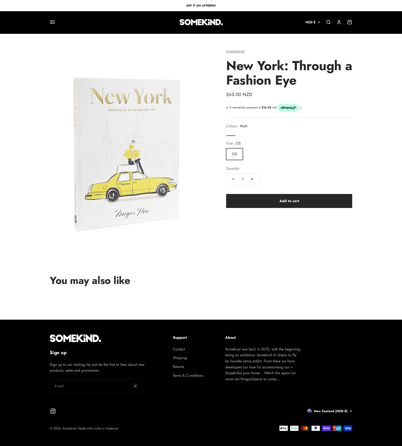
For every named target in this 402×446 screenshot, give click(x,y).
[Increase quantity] (252, 179)
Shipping (180, 357)
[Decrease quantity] (233, 179)
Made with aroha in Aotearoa (98, 428)
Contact (179, 349)
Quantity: (233, 168)
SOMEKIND (235, 52)
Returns (178, 366)
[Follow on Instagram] (53, 411)
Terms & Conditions (188, 375)
